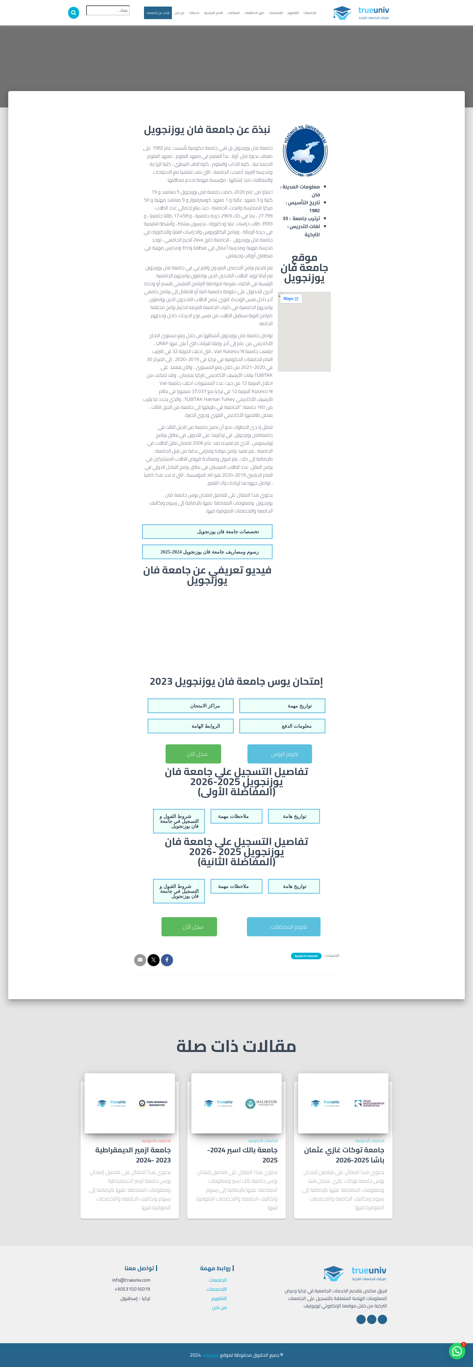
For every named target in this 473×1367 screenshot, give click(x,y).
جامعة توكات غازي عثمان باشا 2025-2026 (344, 1154)
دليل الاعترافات (254, 13)
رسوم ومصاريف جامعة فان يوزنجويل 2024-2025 (209, 552)
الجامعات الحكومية (306, 956)
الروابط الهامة (206, 726)
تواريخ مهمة (300, 706)
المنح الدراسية (213, 13)
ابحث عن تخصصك (157, 13)
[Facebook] (382, 1319)
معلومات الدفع (297, 726)
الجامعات (310, 13)
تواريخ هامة (294, 816)
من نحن (179, 13)
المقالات (234, 13)
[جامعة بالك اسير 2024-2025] (236, 1102)
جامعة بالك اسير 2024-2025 (242, 1154)
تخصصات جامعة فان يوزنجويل (228, 531)
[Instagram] (371, 1319)
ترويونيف (210, 1355)
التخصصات (276, 13)
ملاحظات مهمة (233, 816)
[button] (207, 531)
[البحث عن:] (104, 14)
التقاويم (293, 13)
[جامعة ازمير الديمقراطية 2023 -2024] (130, 1102)
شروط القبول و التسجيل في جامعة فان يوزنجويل (179, 821)
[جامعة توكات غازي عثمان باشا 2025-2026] (343, 1102)
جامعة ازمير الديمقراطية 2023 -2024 (133, 1154)
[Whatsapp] (361, 1319)
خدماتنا (194, 13)
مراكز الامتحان (205, 706)
